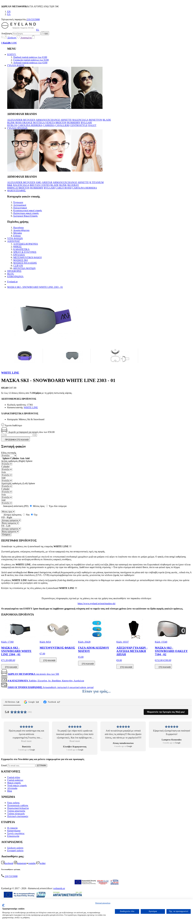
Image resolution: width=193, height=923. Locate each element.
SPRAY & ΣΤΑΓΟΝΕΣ (24, 252)
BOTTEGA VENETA (44, 122)
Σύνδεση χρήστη (15, 848)
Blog (9, 791)
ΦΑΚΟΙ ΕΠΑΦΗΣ (16, 190)
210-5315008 (33, 19)
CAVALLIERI (62, 125)
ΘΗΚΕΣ (17, 246)
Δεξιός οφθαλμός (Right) (13, 461)
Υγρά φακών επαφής (17, 785)
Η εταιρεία (12, 828)
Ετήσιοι (17, 235)
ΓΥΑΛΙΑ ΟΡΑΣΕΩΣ (17, 128)
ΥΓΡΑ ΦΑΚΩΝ (15, 238)
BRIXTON (60, 122)
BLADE (107, 120)
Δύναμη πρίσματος (12, 514)
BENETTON (95, 120)
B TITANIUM (96, 182)
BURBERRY (73, 122)
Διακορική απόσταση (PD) (15, 506)
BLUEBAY (73, 185)
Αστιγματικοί (19, 205)
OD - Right (6, 517)
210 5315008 (10, 876)
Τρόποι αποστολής (16, 811)
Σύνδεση (12, 37)
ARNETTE (66, 120)
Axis (3, 472)
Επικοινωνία (13, 836)
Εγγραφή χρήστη (15, 850)
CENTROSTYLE (79, 125)
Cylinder (5, 466)
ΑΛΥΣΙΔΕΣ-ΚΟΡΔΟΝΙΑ (25, 244)
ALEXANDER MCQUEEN (21, 120)
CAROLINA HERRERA (30, 125)
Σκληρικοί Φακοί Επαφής (25, 216)
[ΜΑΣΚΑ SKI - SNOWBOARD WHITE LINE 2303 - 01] (25, 356)
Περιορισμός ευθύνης (17, 805)
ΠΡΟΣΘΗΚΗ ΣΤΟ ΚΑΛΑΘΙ (17, 440)
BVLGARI (86, 122)
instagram (21, 863)
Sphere (29, 461)
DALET (92, 125)
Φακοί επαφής (14, 782)
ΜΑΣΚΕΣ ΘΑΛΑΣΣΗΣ (25, 263)
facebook (9, 863)
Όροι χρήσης (13, 802)
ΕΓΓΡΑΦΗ (41, 765)
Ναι (27, 514)
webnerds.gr (59, 888)
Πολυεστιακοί (20, 207)
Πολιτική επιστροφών (17, 816)
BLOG (10, 273)
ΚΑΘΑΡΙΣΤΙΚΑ (21, 249)
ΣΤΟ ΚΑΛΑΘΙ (11, 667)
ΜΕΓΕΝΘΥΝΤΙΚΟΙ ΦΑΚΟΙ (27, 257)
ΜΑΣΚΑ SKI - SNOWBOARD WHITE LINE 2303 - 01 (35, 287)
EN (9, 11)
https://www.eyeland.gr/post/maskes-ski (96, 603)
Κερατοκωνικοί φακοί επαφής (27, 210)
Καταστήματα (13, 830)
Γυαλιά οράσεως (15, 780)
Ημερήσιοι (18, 227)
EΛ (9, 14)
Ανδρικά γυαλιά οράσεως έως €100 (30, 62)
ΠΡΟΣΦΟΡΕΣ (14, 271)
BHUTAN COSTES (40, 185)
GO (46, 33)
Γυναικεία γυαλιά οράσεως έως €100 (31, 60)
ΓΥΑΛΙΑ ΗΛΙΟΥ (16, 65)
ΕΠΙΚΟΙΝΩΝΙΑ (15, 276)
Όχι (35, 514)
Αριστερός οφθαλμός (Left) (14, 483)
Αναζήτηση (6, 33)
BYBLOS (12, 125)
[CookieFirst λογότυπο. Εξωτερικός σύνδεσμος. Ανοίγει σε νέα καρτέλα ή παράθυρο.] (3, 905)
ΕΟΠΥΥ (11, 54)
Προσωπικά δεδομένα (18, 808)
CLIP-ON (18, 265)
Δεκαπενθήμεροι (21, 230)
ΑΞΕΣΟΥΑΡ (13, 241)
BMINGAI (12, 188)
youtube (32, 863)
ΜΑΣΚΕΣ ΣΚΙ (20, 260)
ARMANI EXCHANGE (48, 120)
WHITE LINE (10, 372)
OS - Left (5, 526)
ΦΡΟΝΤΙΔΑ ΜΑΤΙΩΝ (24, 268)
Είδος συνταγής (8, 452)
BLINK (11, 122)
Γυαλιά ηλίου (13, 777)
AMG (38, 182)
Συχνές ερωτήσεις (15, 833)
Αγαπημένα (26, 37)
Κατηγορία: (12, 419)
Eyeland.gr (12, 281)
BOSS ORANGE (24, 122)
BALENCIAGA (80, 120)
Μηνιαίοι (17, 233)
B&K (10, 185)
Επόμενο (6, 534)
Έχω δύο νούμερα (57, 506)
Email (4, 765)
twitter (43, 863)
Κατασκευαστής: (15, 407)
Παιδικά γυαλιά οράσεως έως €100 (30, 57)
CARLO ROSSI (63, 188)
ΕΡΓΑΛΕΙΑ (19, 254)
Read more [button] (24, 741)
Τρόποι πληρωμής (16, 813)
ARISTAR (47, 182)
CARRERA (49, 125)
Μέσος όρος (38, 506)
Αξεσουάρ (12, 788)
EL (37, 30)
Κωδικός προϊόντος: (16, 404)
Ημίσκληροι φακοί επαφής (26, 213)
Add (3, 478)
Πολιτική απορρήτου (102, 903)
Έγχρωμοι (18, 202)
